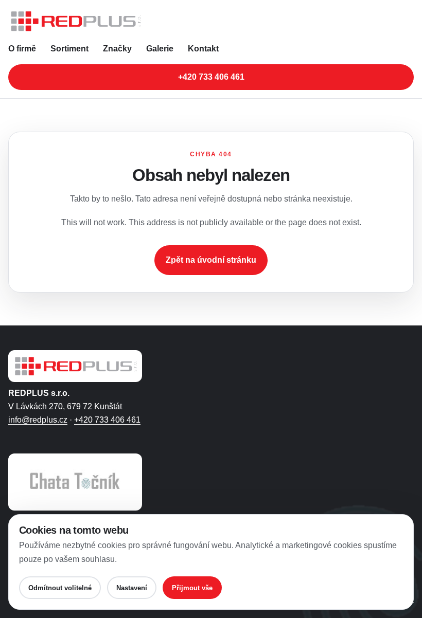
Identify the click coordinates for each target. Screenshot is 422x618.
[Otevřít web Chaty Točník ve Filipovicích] (75, 482)
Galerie (159, 48)
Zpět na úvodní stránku (211, 260)
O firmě (22, 48)
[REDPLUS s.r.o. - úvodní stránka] (211, 21)
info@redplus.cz (37, 419)
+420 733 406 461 (211, 76)
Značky (117, 48)
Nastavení (131, 588)
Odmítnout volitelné (60, 588)
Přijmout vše (192, 588)
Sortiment (69, 48)
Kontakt (203, 48)
